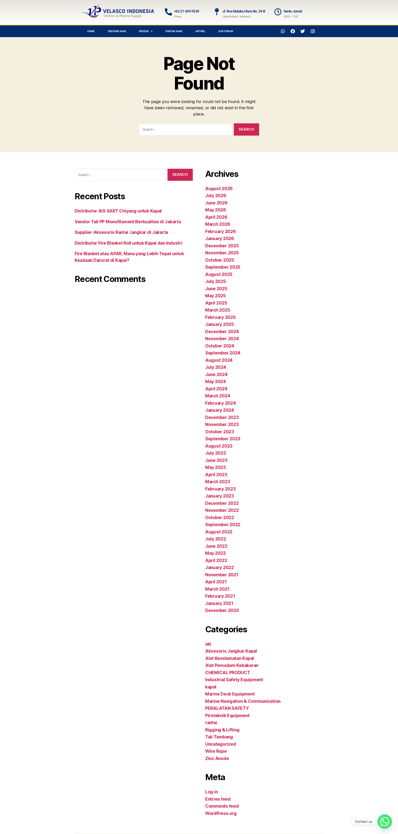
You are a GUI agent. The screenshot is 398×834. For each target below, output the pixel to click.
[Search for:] (184, 130)
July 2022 (215, 538)
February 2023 (220, 489)
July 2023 (215, 453)
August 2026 (219, 188)
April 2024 (216, 388)
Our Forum (225, 31)
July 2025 (215, 281)
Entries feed (218, 799)
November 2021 (221, 574)
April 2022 (216, 560)
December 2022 (222, 503)
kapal (210, 687)
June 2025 (216, 288)
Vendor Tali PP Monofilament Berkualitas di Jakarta (128, 221)
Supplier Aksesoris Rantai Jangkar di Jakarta (121, 232)
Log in (211, 791)
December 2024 (222, 331)
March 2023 (217, 481)
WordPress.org (221, 813)
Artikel (200, 31)
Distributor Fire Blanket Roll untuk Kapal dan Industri (128, 243)
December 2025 (222, 245)
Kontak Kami (173, 31)
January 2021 (219, 603)
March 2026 (217, 224)
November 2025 (222, 252)
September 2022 (222, 524)
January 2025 (219, 324)
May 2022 (215, 553)
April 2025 (216, 303)
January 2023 (219, 496)
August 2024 (219, 360)
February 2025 (220, 317)
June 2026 (216, 202)
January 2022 (219, 567)
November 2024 (222, 338)
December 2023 (222, 417)
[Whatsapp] (283, 31)
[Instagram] (312, 31)
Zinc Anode (217, 758)
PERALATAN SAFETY (227, 708)
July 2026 (215, 195)
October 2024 (219, 345)
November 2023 (222, 424)
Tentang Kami (116, 31)
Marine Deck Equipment (230, 694)
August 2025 (218, 274)
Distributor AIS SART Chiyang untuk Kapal (118, 211)
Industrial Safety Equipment (234, 679)
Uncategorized (220, 744)
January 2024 (219, 410)
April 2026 (216, 217)
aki (208, 644)
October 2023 (219, 431)
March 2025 (217, 310)
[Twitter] (302, 31)
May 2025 (215, 295)
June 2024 (216, 374)
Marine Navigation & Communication (242, 701)
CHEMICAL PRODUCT (227, 672)
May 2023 (215, 467)
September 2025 (222, 267)
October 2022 (219, 517)
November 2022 (222, 510)
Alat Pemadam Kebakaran (231, 665)
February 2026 (220, 231)
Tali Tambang (219, 736)
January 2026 (219, 238)
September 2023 (222, 438)
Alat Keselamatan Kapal (229, 658)
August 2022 (218, 531)
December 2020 (222, 610)
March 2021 (217, 589)
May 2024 (215, 381)
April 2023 (216, 474)
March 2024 (217, 395)
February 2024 (220, 403)
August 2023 (218, 446)
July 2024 (215, 367)
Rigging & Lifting (222, 729)
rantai (211, 722)
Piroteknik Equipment (227, 715)
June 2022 (216, 546)
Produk (144, 31)
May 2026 (215, 209)
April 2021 (216, 581)
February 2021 (220, 596)
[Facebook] (292, 31)
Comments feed (222, 806)
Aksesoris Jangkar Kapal (231, 651)
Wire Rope (216, 751)
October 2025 (219, 260)
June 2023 (216, 460)
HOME (91, 31)
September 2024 (222, 353)
